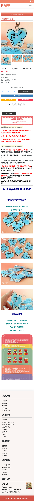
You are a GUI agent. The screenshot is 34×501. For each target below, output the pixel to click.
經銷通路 (4, 453)
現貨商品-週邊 (6, 427)
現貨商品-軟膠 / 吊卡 (8, 424)
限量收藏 (4, 406)
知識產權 (4, 472)
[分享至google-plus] (21, 104)
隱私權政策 (5, 474)
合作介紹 (4, 451)
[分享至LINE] (15, 104)
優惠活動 (4, 408)
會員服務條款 (6, 465)
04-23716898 (8, 487)
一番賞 (4, 437)
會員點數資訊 (6, 410)
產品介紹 (4, 448)
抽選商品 (4, 432)
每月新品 (4, 401)
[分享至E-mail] (24, 104)
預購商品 (4, 420)
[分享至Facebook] (13, 104)
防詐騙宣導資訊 (6, 467)
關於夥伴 (4, 446)
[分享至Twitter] (18, 104)
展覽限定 (4, 429)
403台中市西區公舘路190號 (12, 492)
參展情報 (4, 403)
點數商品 (4, 434)
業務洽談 (4, 456)
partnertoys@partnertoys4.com (12, 489)
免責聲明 (4, 470)
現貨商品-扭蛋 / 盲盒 (8, 422)
